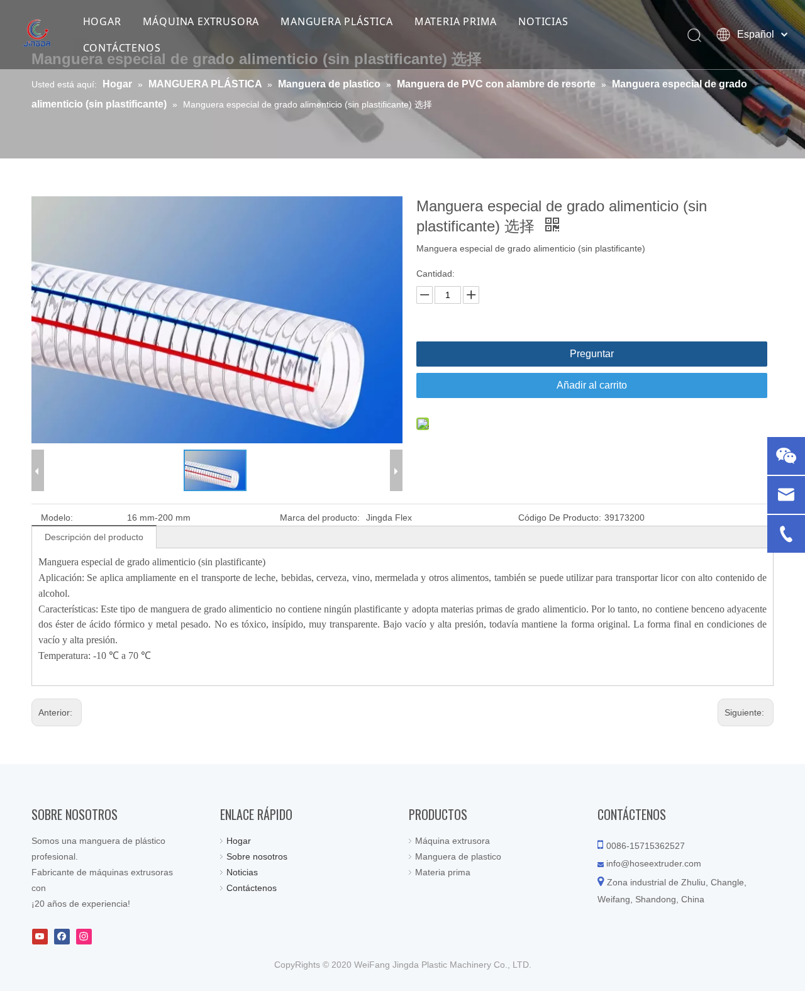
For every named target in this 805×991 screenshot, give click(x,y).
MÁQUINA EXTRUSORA (201, 21)
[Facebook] (62, 936)
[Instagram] (84, 936)
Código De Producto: (559, 517)
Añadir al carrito (592, 385)
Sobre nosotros (256, 856)
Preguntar (592, 353)
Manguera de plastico (458, 856)
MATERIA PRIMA (455, 21)
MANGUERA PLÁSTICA (336, 21)
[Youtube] (40, 936)
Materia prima (442, 872)
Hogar (238, 841)
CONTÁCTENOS (122, 48)
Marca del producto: (320, 517)
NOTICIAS (543, 21)
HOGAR (102, 21)
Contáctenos (251, 888)
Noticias (242, 872)
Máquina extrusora (452, 841)
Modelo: (57, 517)
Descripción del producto (94, 537)
